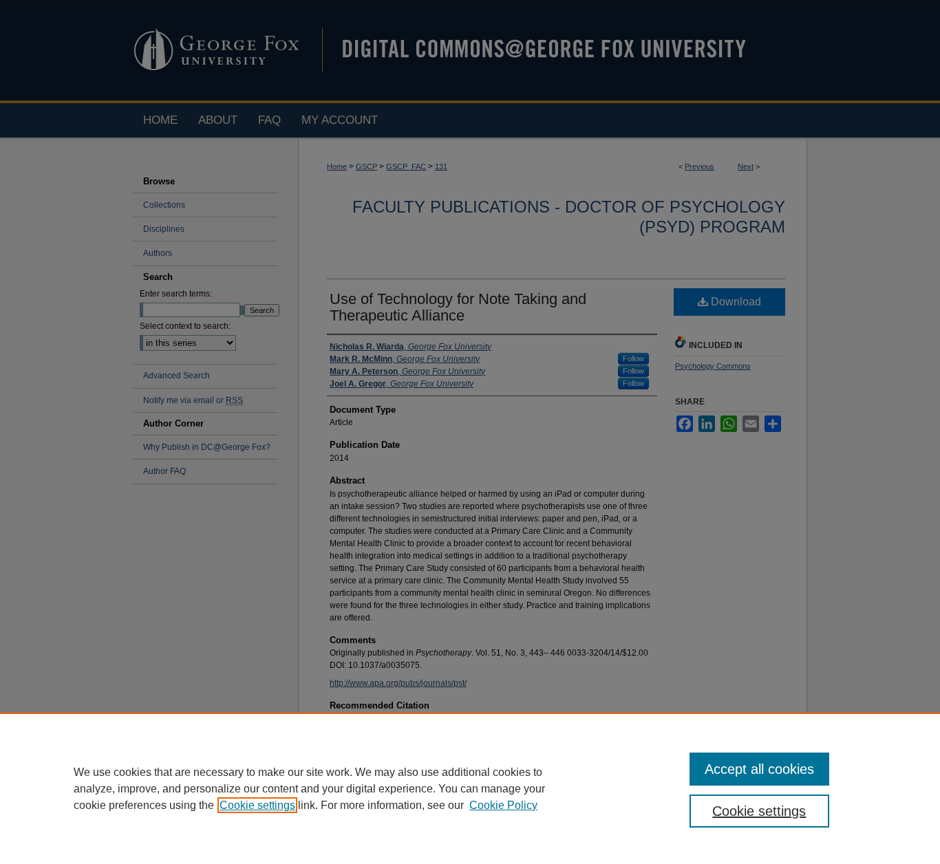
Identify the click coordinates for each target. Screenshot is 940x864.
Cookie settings (257, 805)
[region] (470, 788)
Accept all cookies (759, 769)
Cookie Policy (503, 805)
